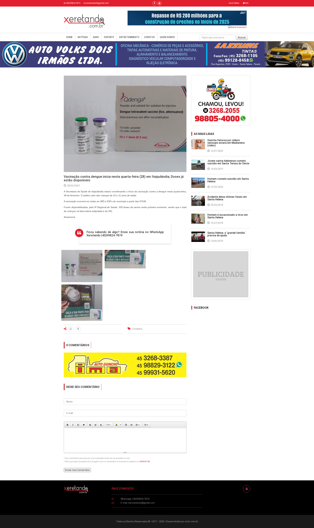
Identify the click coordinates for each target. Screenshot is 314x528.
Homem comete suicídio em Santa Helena (228, 180)
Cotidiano (137, 329)
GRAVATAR (145, 461)
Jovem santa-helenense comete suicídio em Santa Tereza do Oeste (228, 162)
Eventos (149, 37)
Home (69, 37)
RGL (247, 3)
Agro (96, 37)
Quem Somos (167, 37)
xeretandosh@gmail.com (97, 3)
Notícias (83, 37)
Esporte (109, 37)
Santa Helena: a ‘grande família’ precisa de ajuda (226, 234)
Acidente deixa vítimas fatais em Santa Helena (227, 198)
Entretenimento (129, 37)
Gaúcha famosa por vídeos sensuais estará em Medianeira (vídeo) (226, 143)
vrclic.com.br (191, 521)
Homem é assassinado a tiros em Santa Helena (227, 216)
